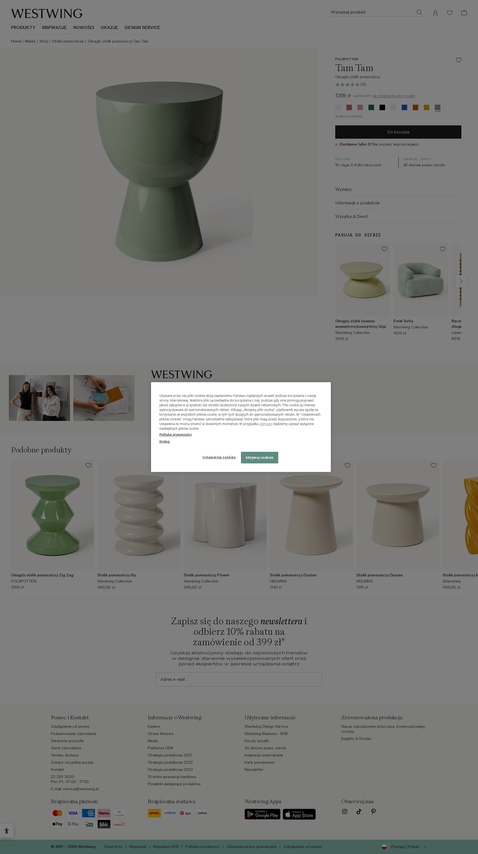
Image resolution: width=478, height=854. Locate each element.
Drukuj (164, 441)
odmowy (266, 424)
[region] (241, 427)
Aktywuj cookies (260, 457)
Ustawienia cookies (219, 457)
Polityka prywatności (175, 434)
